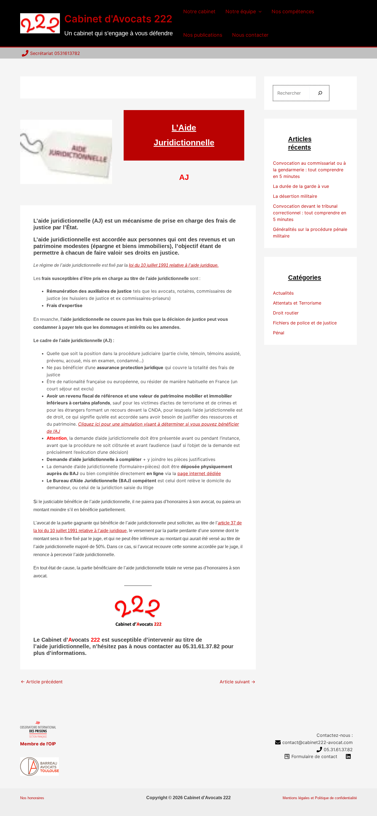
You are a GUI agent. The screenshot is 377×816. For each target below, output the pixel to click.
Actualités (283, 293)
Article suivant (237, 681)
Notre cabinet (199, 11)
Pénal (278, 332)
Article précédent (42, 681)
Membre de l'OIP (38, 743)
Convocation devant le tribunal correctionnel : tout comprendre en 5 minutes (309, 212)
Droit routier (286, 313)
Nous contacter (250, 35)
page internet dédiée (199, 473)
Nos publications (202, 35)
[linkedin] (349, 756)
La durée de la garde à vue (301, 186)
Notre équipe (240, 11)
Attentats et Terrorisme (297, 303)
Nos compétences (293, 11)
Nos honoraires (32, 798)
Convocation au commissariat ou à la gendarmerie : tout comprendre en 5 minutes (309, 169)
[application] (259, 11)
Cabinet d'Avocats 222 (118, 19)
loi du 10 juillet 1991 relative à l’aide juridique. (174, 265)
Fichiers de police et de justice (305, 323)
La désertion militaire (295, 196)
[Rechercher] (320, 93)
